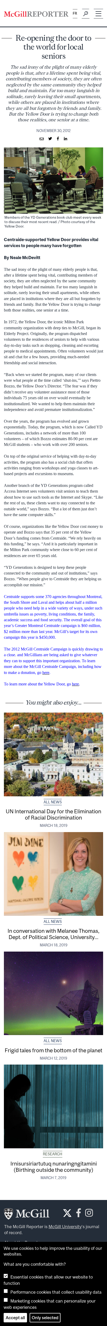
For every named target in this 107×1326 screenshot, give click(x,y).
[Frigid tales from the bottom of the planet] (53, 993)
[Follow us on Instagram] (89, 1214)
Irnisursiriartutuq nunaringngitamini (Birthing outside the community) (53, 1166)
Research (52, 1154)
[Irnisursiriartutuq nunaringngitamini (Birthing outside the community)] (53, 1106)
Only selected (45, 1317)
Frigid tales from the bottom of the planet (53, 1050)
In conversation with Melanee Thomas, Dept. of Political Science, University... (53, 934)
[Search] (86, 14)
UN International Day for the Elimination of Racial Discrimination (53, 814)
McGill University (65, 1226)
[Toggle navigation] (98, 14)
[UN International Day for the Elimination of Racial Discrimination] (53, 754)
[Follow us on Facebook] (78, 1214)
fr (75, 13)
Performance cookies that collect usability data (56, 1292)
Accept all (15, 1317)
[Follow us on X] (67, 1213)
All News (53, 802)
